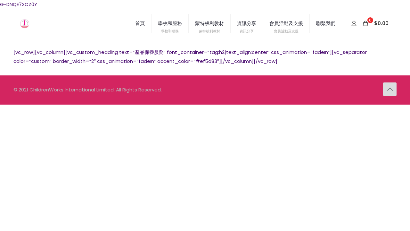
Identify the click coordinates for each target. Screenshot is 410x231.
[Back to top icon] (390, 89)
